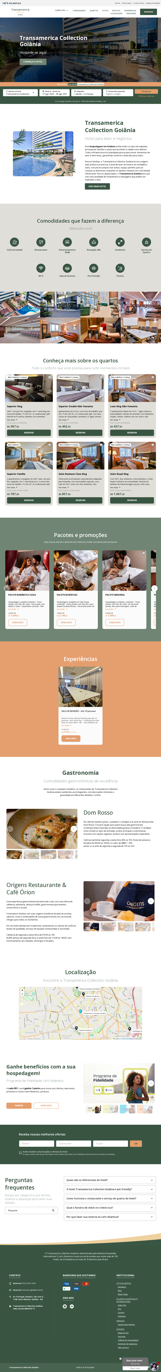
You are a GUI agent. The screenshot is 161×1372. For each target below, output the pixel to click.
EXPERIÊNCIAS (130, 10)
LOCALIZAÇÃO (116, 13)
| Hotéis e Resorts (126, 3)
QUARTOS (94, 10)
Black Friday (123, 1294)
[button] (9, 388)
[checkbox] (67, 1152)
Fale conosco (123, 1347)
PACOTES (116, 10)
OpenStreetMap (127, 1039)
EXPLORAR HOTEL (97, 186)
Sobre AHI (122, 1305)
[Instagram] (65, 1306)
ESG (119, 1309)
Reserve (19, 1105)
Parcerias (121, 1336)
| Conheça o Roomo (138, 3)
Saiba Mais (71, 738)
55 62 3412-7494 (24, 1283)
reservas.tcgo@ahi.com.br (28, 1290)
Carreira (121, 1312)
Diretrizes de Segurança (127, 1344)
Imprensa (122, 1316)
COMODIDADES (79, 10)
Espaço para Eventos (126, 1324)
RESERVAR (148, 12)
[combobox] (18, 93)
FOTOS (105, 10)
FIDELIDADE (131, 13)
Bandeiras (122, 1287)
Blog (120, 1290)
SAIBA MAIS (17, 622)
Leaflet (117, 1039)
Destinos (117, 3)
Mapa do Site (123, 1333)
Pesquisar (146, 91)
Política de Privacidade (85, 1367)
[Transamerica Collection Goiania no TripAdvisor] (72, 1306)
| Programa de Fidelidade (152, 3)
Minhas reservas (146, 96)
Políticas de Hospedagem (128, 1340)
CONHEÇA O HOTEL (33, 61)
